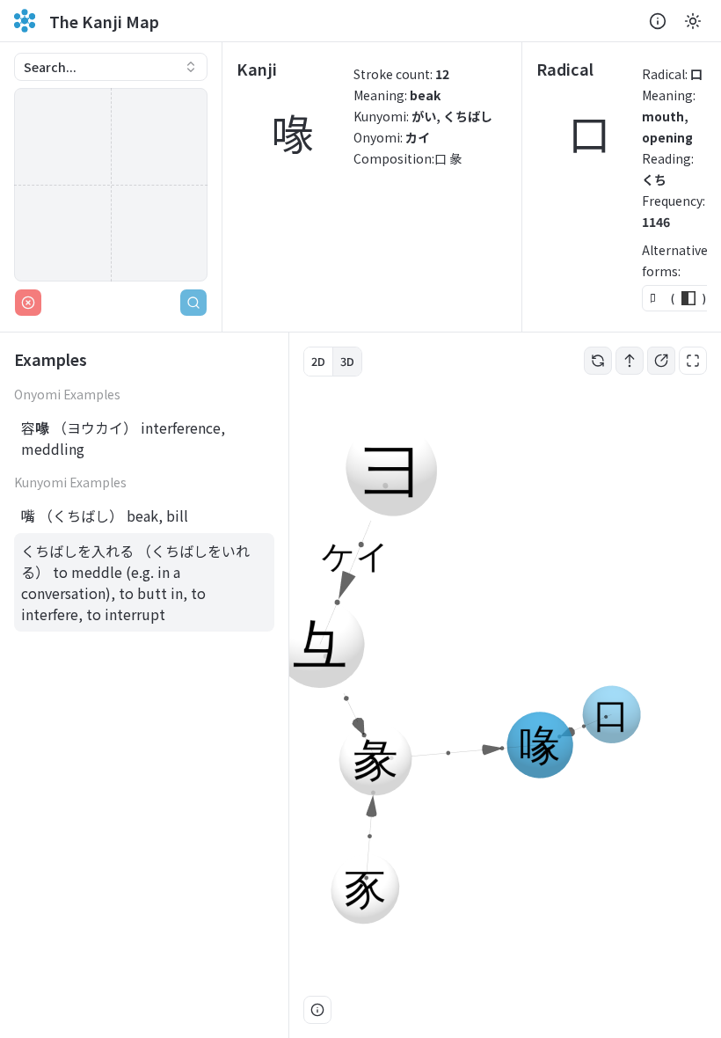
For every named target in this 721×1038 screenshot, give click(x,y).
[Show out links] (661, 361)
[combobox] (111, 67)
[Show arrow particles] (629, 361)
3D (347, 361)
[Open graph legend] (317, 1010)
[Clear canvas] (28, 303)
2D (318, 361)
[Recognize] (193, 303)
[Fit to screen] (693, 361)
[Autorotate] (598, 361)
